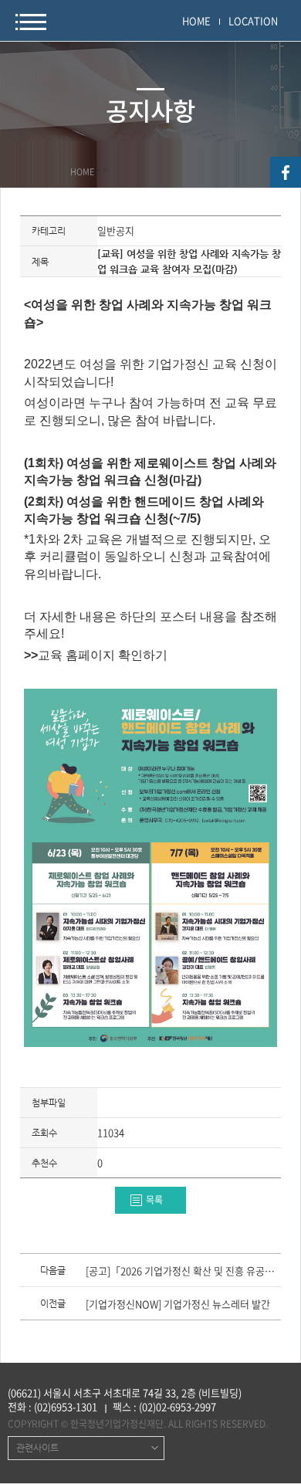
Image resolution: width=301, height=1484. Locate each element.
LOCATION (253, 20)
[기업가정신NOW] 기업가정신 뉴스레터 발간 (178, 1305)
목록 (154, 1200)
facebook (285, 172)
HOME (196, 20)
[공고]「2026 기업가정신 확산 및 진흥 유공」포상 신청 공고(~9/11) (182, 1271)
